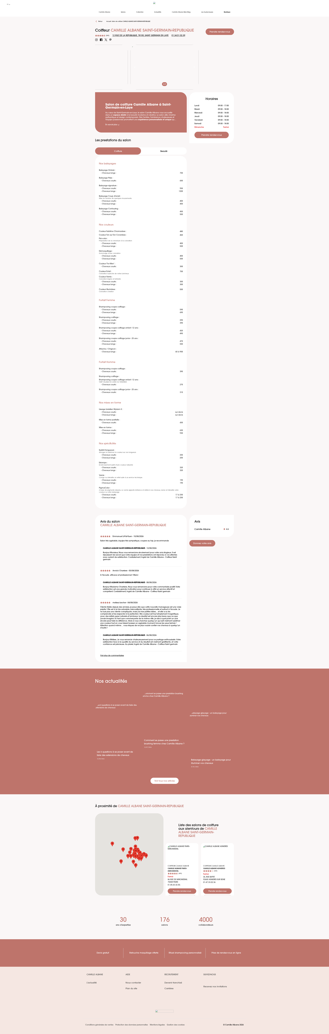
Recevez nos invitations (215, 987)
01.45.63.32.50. (174, 885)
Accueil (108, 21)
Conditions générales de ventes (99, 1025)
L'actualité (92, 983)
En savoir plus (111, 125)
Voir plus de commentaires (112, 656)
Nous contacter (133, 983)
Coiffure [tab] (118, 151)
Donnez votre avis (202, 543)
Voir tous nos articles (164, 781)
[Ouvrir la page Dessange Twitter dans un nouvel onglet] (106, 40)
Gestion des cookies (176, 1025)
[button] (135, 847)
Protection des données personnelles (131, 1025)
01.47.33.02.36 (209, 882)
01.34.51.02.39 (178, 36)
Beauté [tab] (163, 151)
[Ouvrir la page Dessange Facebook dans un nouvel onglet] (101, 40)
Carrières (168, 989)
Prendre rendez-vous (220, 32)
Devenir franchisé (173, 983)
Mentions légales (157, 1025)
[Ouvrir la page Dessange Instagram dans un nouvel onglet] (96, 40)
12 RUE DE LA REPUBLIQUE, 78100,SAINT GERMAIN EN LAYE (140, 36)
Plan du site (131, 989)
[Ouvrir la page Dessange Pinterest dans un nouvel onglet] (110, 40)
